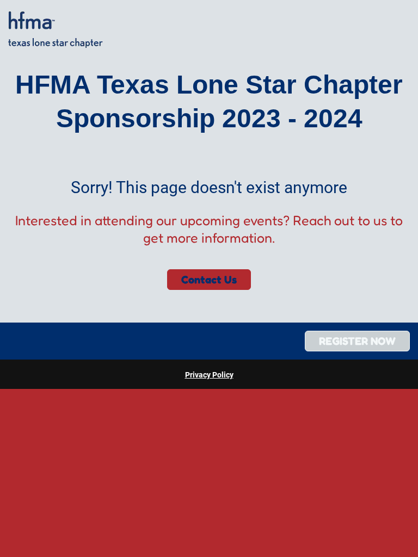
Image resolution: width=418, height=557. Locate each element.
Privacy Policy (209, 374)
